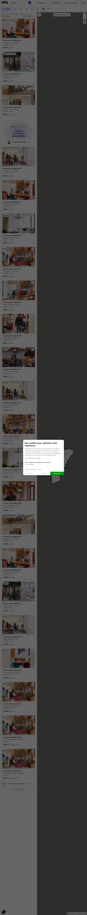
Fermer (30, 473)
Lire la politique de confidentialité (33, 458)
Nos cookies (30, 464)
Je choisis (43, 473)
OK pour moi (57, 473)
